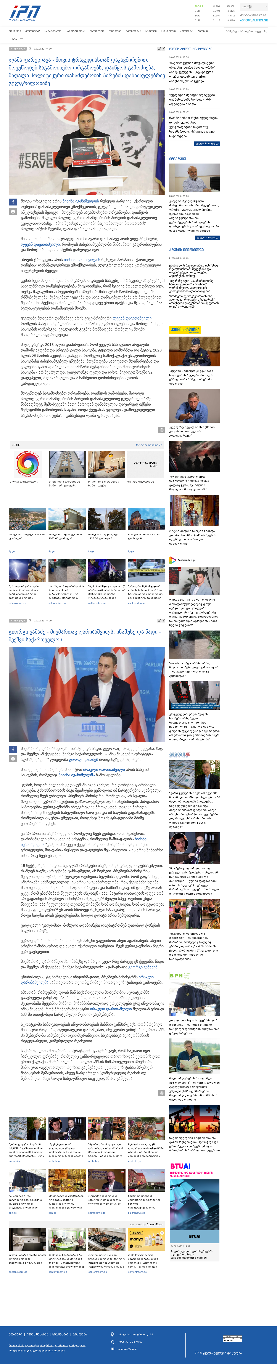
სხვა (14, 39)
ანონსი (203, 31)
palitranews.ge (96, 1212)
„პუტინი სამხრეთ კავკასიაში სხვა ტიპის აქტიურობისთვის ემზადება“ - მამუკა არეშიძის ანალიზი (191, 377)
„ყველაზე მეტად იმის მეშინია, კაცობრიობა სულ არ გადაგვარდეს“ (192, 431)
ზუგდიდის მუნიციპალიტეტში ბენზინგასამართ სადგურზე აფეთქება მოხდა (192, 99)
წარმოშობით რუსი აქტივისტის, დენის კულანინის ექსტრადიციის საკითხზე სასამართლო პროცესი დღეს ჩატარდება (193, 127)
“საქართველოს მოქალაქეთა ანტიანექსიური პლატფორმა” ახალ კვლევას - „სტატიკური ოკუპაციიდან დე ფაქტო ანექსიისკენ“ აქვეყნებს (192, 72)
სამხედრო (168, 31)
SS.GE (16, 444)
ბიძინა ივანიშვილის (81, 201)
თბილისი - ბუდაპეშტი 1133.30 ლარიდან (103, 536)
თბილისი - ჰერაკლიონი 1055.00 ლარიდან (65, 536)
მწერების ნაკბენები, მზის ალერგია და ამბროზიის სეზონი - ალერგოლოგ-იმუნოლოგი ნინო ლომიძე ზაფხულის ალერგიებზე (66, 1262)
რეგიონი (115, 31)
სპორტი (151, 31)
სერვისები (60, 1334)
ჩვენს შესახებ (37, 1334)
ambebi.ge (15, 1161)
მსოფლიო (97, 31)
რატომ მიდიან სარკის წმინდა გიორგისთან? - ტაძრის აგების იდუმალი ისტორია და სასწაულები (192, 537)
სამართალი (53, 31)
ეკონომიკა (133, 31)
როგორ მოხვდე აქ (149, 444)
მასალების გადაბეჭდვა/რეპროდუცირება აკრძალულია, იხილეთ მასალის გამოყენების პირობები (47, 1348)
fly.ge (12, 551)
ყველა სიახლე (206, 143)
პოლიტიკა (32, 31)
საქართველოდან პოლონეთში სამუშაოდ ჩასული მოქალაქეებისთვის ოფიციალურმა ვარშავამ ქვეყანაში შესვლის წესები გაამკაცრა (146, 1207)
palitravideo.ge (17, 603)
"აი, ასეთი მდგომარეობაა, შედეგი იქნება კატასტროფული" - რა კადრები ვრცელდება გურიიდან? (66, 594)
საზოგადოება (75, 31)
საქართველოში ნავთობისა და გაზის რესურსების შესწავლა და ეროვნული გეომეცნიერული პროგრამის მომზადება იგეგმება (194, 1144)
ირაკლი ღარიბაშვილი (104, 769)
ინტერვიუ (177, 159)
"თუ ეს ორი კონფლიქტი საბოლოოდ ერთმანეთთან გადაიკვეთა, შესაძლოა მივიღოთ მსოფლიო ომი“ (189, 483)
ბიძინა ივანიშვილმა (76, 775)
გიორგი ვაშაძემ (83, 759)
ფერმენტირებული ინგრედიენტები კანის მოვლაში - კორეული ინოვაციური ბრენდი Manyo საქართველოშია (144, 1262)
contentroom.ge (18, 1271)
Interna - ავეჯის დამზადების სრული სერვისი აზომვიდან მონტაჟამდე (27, 1258)
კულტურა (186, 31)
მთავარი (15, 31)
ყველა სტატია (206, 237)
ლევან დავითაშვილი (40, 244)
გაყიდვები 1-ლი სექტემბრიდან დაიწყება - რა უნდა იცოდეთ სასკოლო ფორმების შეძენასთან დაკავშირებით (26, 1205)
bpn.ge (199, 6)
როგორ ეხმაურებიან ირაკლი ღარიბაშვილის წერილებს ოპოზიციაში (104, 1199)
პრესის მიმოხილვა (186, 249)
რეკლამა (80, 1334)
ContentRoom (155, 1224)
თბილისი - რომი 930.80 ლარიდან (144, 536)
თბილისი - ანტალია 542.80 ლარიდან (27, 536)
